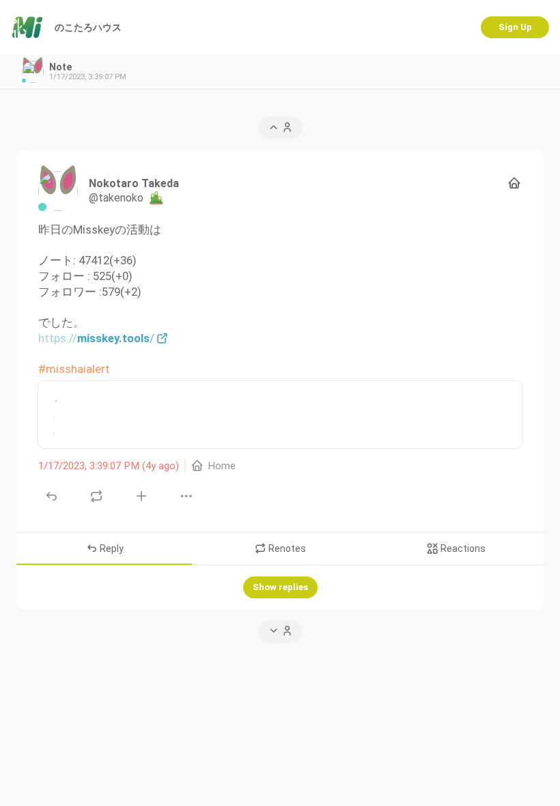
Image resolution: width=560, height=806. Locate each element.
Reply (111, 548)
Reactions (462, 548)
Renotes (286, 548)
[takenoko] (58, 191)
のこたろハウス (88, 27)
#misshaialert (74, 369)
